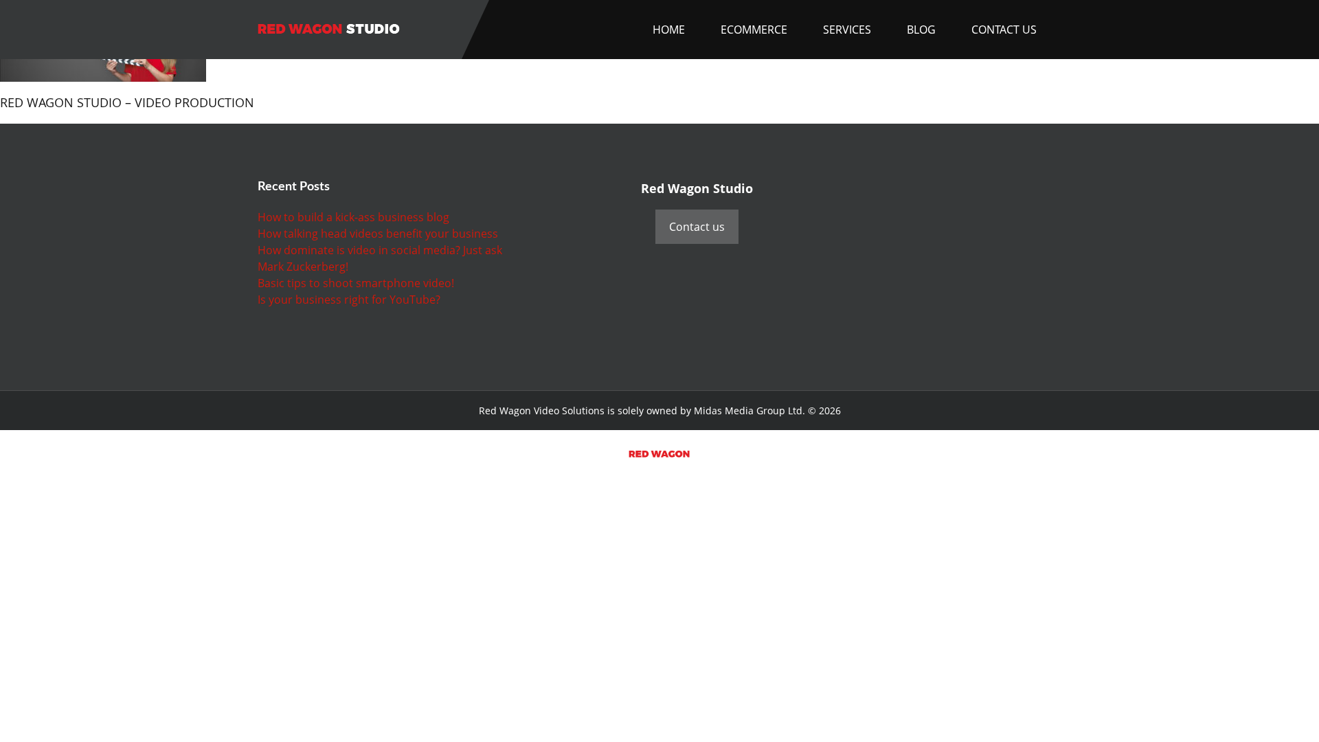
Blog (921, 29)
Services (847, 29)
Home (669, 29)
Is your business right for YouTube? (349, 299)
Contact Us (1004, 29)
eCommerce (754, 29)
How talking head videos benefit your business (378, 233)
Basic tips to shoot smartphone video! (356, 283)
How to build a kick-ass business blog (353, 217)
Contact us (697, 226)
